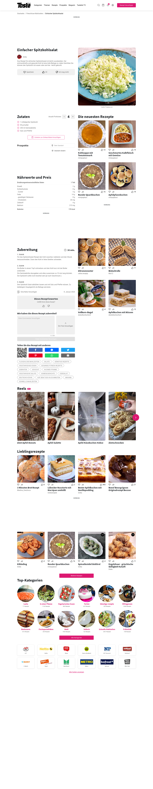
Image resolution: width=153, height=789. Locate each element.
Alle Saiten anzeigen (76, 672)
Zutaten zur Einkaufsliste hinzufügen (47, 137)
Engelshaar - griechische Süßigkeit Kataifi (121, 565)
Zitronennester (85, 271)
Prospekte (63, 5)
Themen (47, 5)
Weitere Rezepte (76, 576)
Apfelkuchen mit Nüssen (121, 312)
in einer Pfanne (50, 369)
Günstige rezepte (62, 361)
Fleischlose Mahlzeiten (34, 14)
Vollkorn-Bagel (85, 312)
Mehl (66, 629)
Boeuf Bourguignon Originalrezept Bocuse (120, 488)
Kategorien (38, 5)
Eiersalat (64, 373)
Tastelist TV (81, 5)
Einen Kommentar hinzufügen (46, 339)
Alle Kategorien (76, 638)
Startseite (20, 14)
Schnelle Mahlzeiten (28, 381)
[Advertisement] (76, 31)
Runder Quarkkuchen (89, 194)
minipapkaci (82, 158)
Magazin (72, 5)
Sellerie (87, 629)
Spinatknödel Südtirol (89, 564)
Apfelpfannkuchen (118, 194)
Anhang (68, 377)
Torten (86, 604)
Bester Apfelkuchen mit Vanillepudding (90, 488)
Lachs (26, 604)
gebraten (23, 369)
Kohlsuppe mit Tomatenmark (85, 154)
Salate (47, 361)
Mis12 (111, 273)
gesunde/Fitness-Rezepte (51, 365)
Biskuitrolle (114, 271)
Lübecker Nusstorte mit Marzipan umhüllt (59, 488)
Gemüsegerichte (48, 373)
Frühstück (127, 629)
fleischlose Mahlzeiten (29, 361)
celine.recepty (83, 273)
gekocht (35, 369)
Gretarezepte (52, 493)
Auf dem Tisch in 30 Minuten (48, 377)
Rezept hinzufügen (126, 5)
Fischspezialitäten (46, 629)
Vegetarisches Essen (66, 604)
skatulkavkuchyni (84, 315)
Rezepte (55, 5)
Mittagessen (127, 604)
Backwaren (25, 629)
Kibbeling (22, 564)
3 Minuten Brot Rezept (28, 487)
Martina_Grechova (24, 490)
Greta (25, 57)
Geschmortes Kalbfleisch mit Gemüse (121, 154)
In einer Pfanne (46, 604)
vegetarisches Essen (27, 365)
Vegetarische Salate (27, 373)
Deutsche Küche (25, 377)
